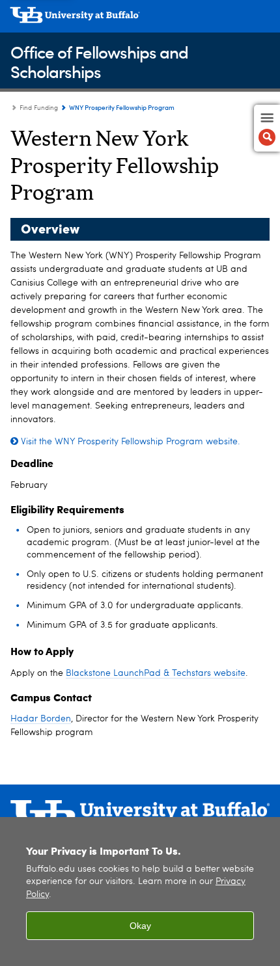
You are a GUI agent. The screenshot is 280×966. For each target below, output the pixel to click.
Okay (140, 925)
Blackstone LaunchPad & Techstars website (155, 673)
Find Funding (39, 108)
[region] (140, 891)
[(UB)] (140, 19)
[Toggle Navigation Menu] (267, 128)
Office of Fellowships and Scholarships (99, 61)
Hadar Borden (40, 718)
